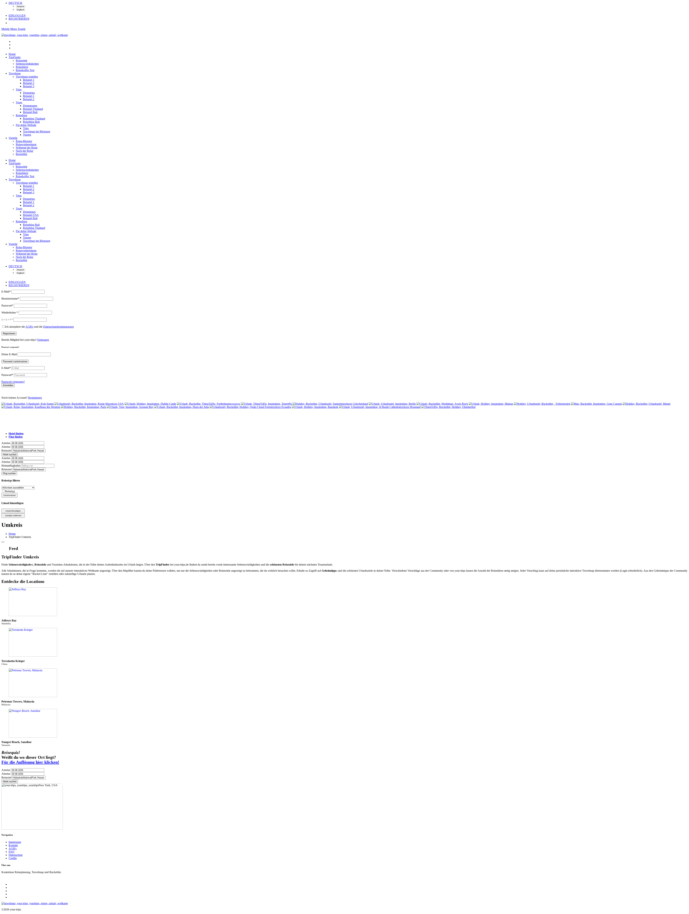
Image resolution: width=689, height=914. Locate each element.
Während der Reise (27, 147)
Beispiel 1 (28, 79)
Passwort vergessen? (13, 381)
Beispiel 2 (28, 83)
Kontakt (13, 845)
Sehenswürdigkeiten (27, 63)
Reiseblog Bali (31, 121)
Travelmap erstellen (27, 76)
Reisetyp (10, 491)
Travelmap (15, 73)
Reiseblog (21, 115)
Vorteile (13, 137)
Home (12, 54)
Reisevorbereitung (26, 144)
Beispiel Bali (30, 112)
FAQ (11, 851)
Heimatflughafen (10, 465)
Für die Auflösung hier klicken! (30, 762)
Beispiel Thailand (33, 108)
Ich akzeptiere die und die (39, 326)
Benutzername (10, 298)
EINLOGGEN (17, 15)
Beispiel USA (31, 215)
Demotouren (30, 105)
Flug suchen (9, 473)
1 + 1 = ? (7, 319)
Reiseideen (22, 66)
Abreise (5, 446)
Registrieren (9, 333)
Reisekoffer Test (25, 70)
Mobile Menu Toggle (13, 28)
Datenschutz (16, 854)
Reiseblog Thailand (34, 118)
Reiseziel (6, 450)
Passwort (7, 305)
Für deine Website (26, 125)
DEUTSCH (15, 2)
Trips (19, 89)
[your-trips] (34, 35)
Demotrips (29, 92)
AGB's (13, 848)
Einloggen (43, 339)
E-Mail (6, 291)
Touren (27, 134)
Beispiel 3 (28, 86)
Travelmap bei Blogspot (36, 131)
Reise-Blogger (24, 141)
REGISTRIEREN (19, 18)
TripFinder (15, 57)
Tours (19, 102)
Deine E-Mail (9, 354)
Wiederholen (9, 312)
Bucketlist (21, 154)
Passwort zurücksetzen (15, 361)
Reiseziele (21, 60)
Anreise (5, 443)
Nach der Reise (24, 150)
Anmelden (8, 385)
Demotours (29, 211)
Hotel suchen (10, 454)
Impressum (15, 842)
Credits (13, 858)
